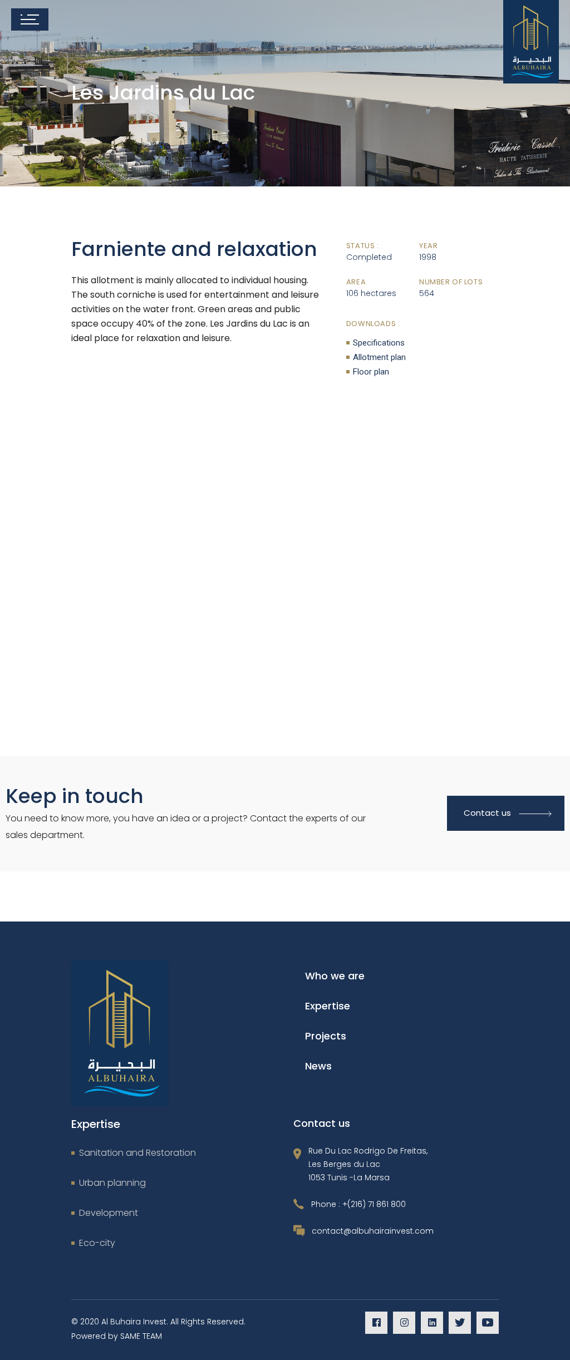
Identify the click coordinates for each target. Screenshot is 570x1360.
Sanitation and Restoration (137, 1152)
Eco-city (97, 1242)
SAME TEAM (141, 1336)
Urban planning (112, 1182)
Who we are (335, 976)
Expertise (327, 1006)
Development (108, 1212)
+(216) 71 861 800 (374, 1204)
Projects (325, 1036)
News (318, 1066)
